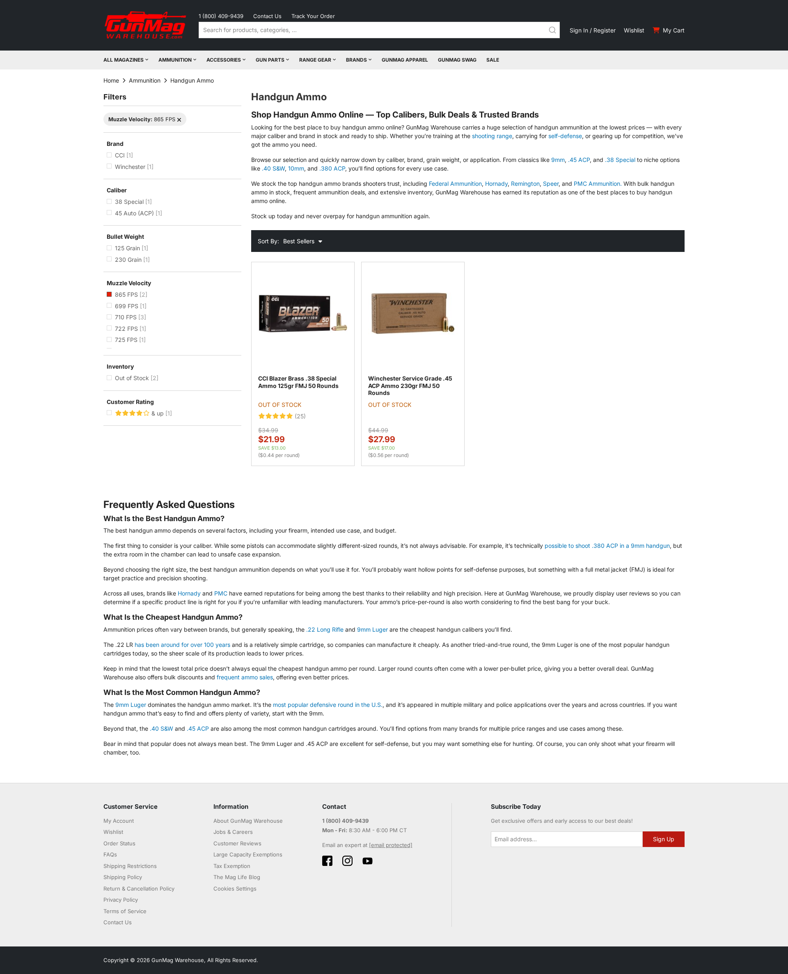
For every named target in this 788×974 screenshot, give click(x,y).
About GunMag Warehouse (248, 820)
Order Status (119, 843)
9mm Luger (372, 629)
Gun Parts (270, 60)
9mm (558, 159)
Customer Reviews (237, 843)
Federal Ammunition (455, 183)
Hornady (496, 183)
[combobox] (379, 30)
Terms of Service (125, 911)
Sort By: (268, 241)
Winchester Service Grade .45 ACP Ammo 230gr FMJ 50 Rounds (410, 385)
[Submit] (552, 30)
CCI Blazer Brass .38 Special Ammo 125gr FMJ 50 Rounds (298, 382)
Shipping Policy (122, 877)
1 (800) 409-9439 (221, 16)
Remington (525, 183)
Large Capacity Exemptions (247, 854)
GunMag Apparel (405, 60)
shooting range (492, 135)
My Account (118, 820)
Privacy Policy (120, 899)
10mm (296, 168)
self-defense (565, 135)
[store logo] (146, 25)
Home (111, 80)
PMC (220, 593)
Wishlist (634, 30)
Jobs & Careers (233, 832)
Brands (356, 60)
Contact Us (267, 16)
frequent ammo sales (245, 677)
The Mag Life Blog (236, 877)
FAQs (110, 854)
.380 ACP (332, 168)
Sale (492, 60)
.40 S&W (273, 168)
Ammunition (175, 60)
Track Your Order (313, 16)
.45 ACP (579, 159)
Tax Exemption (231, 866)
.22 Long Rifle (325, 629)
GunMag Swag (457, 60)
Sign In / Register (593, 30)
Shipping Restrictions (130, 866)
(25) (300, 416)
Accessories (223, 60)
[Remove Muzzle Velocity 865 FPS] (179, 120)
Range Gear (315, 60)
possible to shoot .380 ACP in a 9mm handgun (607, 545)
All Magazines (123, 60)
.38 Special (620, 159)
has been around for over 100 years (182, 644)
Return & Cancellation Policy (138, 888)
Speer (551, 183)
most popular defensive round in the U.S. (328, 704)
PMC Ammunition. (598, 183)
